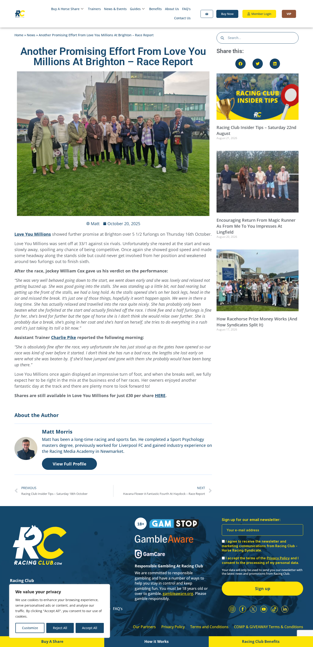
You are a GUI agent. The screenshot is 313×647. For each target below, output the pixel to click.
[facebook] (242, 609)
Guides (135, 9)
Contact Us (182, 18)
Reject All (60, 628)
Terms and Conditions (209, 626)
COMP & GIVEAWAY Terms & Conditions (268, 626)
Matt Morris (57, 431)
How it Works (156, 641)
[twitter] (253, 609)
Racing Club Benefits (261, 641)
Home (18, 35)
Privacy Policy (173, 626)
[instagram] (232, 609)
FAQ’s (186, 9)
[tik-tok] (274, 609)
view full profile (69, 464)
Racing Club (22, 580)
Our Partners (144, 626)
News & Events (115, 9)
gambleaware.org (178, 593)
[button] (240, 64)
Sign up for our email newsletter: (251, 520)
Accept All (89, 628)
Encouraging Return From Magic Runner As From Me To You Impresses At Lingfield (256, 226)
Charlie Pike (63, 337)
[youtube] (263, 609)
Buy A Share (52, 641)
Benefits (155, 9)
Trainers (94, 9)
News (31, 35)
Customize (30, 628)
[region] (59, 611)
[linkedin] (284, 609)
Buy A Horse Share (65, 9)
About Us (172, 9)
